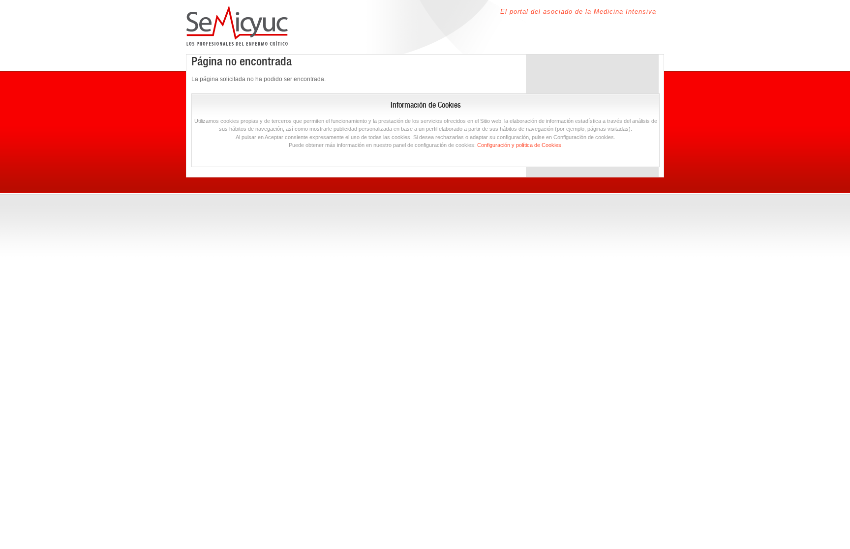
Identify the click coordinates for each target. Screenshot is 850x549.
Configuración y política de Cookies (519, 145)
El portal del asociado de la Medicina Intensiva (578, 11)
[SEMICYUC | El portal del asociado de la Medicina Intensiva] (237, 40)
